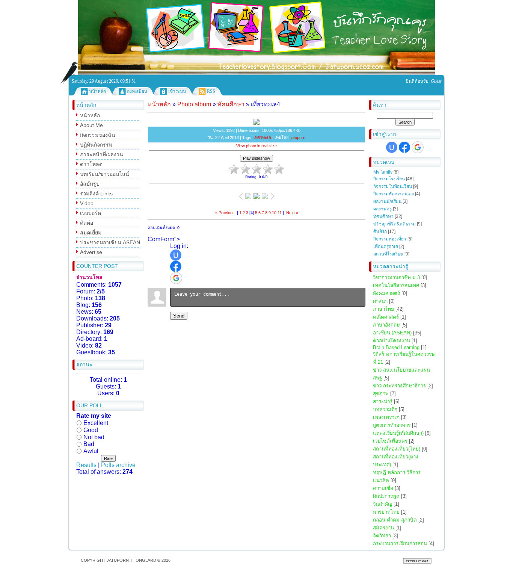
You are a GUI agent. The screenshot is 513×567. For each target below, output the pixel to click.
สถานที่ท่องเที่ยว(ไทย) (396, 449)
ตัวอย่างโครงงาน (391, 340)
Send (178, 316)
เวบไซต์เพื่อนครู (390, 441)
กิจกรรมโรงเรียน (389, 178)
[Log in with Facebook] (404, 147)
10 (274, 212)
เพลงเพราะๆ (386, 417)
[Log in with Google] (418, 147)
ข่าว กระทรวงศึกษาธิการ (399, 386)
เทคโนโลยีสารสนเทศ (396, 285)
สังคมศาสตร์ (386, 293)
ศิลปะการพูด (386, 496)
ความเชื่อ (383, 488)
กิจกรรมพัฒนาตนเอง (393, 194)
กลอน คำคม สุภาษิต (395, 520)
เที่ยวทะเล (262, 137)
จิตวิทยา (382, 535)
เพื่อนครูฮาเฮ (385, 246)
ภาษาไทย (383, 309)
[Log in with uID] (391, 147)
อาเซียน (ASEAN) (392, 333)
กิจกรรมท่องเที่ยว (389, 239)
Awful (90, 451)
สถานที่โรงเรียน (388, 254)
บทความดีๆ (385, 409)
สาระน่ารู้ (382, 401)
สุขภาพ (381, 393)
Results (86, 465)
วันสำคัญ (382, 504)
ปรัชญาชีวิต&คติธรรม (394, 224)
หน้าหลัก (97, 91)
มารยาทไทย (386, 512)
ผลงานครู (382, 209)
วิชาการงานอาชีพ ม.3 (396, 277)
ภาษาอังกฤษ (386, 325)
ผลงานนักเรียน (387, 201)
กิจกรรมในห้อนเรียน (392, 186)
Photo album (194, 104)
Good (90, 430)
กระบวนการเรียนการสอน (400, 543)
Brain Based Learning (396, 347)
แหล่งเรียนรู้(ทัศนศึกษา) (398, 433)
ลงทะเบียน (137, 91)
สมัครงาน (383, 528)
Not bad (93, 437)
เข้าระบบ (177, 91)
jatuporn (298, 137)
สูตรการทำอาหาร (391, 425)
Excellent (95, 423)
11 (280, 212)
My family (382, 172)
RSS (211, 91)
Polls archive (118, 465)
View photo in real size (256, 146)
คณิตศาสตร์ (386, 317)
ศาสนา (380, 301)
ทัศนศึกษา (383, 216)
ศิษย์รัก (380, 231)
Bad (88, 444)
